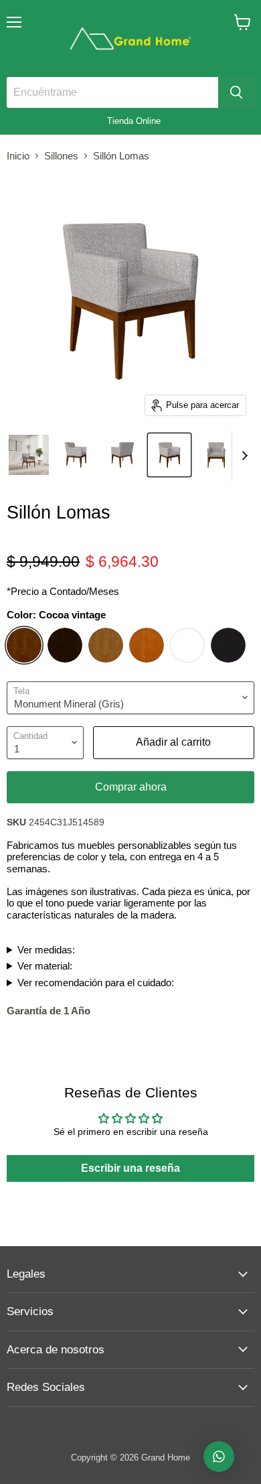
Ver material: (44, 965)
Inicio (18, 155)
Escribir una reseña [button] (130, 1168)
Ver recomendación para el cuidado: (95, 982)
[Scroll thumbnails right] (242, 456)
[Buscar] (236, 92)
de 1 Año (48, 1010)
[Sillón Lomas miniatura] (28, 454)
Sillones (61, 155)
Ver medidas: (46, 949)
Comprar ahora (131, 787)
